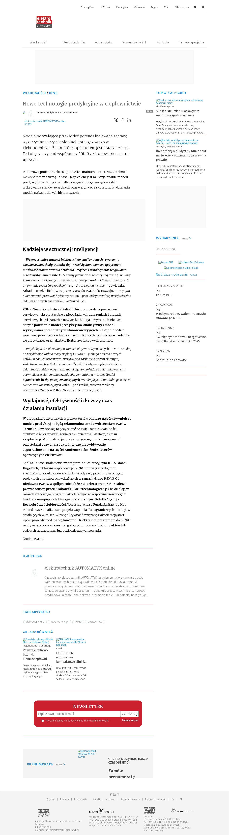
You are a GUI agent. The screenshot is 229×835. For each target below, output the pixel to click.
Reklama (64, 799)
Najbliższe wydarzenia (176, 274)
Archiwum (110, 799)
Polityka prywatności (155, 799)
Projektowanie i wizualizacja (37, 645)
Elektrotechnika (74, 42)
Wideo (167, 7)
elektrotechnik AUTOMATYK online (45, 121)
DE (181, 799)
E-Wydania (105, 7)
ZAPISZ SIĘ (129, 714)
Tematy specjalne (191, 42)
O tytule (51, 799)
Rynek (59, 648)
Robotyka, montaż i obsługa (170, 146)
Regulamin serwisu (130, 799)
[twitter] (116, 120)
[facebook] (123, 120)
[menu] (114, 7)
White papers (182, 7)
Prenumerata (80, 799)
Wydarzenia (140, 7)
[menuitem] (88, 7)
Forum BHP (164, 295)
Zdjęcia (154, 7)
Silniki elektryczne (165, 106)
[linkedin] (129, 120)
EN (172, 799)
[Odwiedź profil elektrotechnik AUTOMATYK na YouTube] (118, 794)
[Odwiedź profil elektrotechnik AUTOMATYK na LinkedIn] (114, 794)
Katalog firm (122, 7)
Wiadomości (38, 42)
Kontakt (96, 799)
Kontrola (163, 42)
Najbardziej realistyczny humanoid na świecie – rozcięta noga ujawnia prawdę (181, 155)
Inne (53, 93)
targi (158, 290)
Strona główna (88, 7)
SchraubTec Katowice (171, 360)
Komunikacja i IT (134, 42)
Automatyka (103, 42)
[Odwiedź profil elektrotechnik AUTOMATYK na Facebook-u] (111, 794)
